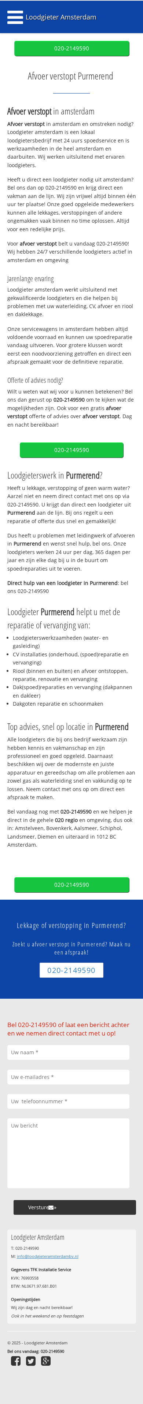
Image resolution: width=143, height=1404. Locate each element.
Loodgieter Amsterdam (61, 17)
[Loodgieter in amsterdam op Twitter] (31, 1360)
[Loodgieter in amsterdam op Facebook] (16, 1360)
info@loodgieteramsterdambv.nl (47, 1256)
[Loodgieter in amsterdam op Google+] (46, 1360)
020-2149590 (71, 48)
